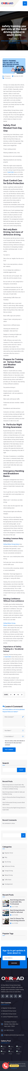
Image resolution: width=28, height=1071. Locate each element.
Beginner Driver (9, 853)
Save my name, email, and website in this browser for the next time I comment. (15, 743)
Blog (15, 39)
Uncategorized (9, 884)
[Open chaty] (5, 1065)
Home (10, 39)
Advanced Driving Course (9, 1011)
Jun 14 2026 (15, 923)
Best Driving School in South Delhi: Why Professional (17, 902)
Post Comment (9, 749)
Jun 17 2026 (15, 906)
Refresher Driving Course (9, 1014)
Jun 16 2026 (15, 915)
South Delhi (11, 172)
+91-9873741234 (9, 1030)
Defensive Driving (9, 866)
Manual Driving (9, 875)
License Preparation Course (10, 1016)
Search (5, 763)
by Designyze (7, 76)
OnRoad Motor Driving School (11, 544)
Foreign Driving (9, 870)
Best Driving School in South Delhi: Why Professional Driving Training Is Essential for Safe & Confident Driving (13, 787)
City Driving (8, 862)
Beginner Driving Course (9, 1008)
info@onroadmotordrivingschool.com (14, 1035)
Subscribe (14, 963)
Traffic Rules (8, 879)
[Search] (23, 835)
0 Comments (7, 78)
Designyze (14, 1068)
